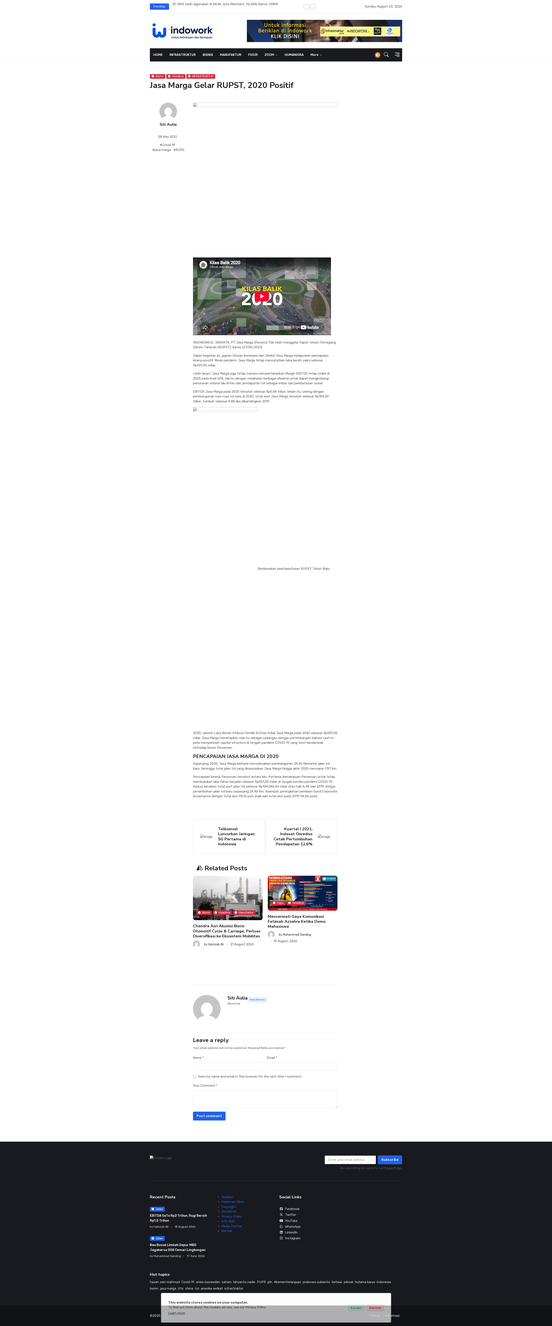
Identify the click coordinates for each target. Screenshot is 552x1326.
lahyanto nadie (244, 1282)
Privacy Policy (393, 1168)
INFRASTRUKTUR (182, 55)
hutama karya (365, 1282)
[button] (386, 55)
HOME (158, 55)
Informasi (392, 1316)
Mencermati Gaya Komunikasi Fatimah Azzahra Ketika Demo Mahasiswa (297, 921)
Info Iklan (228, 1221)
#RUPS (178, 150)
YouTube (291, 1221)
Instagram (292, 1238)
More (314, 55)
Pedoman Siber (232, 1202)
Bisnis (159, 76)
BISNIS (208, 55)
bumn (154, 1288)
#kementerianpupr (287, 1282)
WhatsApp (293, 1227)
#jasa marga (161, 150)
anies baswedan (208, 1282)
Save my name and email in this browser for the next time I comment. (250, 1076)
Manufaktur (246, 912)
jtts (180, 1288)
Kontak (226, 1231)
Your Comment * (205, 1085)
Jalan (159, 1209)
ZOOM (270, 55)
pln (270, 1282)
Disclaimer (229, 1211)
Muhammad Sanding (297, 935)
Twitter (290, 1215)
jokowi (348, 1282)
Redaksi (227, 1197)
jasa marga (168, 1288)
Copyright (228, 1207)
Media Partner (231, 1226)
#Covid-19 (167, 145)
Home (375, 1316)
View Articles (257, 999)
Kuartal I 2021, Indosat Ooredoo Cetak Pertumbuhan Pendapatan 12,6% (293, 836)
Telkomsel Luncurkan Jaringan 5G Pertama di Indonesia (236, 836)
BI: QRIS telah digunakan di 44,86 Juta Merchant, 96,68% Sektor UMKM (225, 4)
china (189, 1288)
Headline (178, 76)
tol (197, 1288)
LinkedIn (291, 1232)
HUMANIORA (294, 55)
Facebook (292, 1209)
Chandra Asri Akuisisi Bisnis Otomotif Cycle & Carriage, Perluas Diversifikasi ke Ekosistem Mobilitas (226, 931)
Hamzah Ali (216, 944)
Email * (272, 1058)
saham (227, 1282)
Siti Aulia (168, 124)
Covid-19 (187, 1282)
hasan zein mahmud (165, 1282)
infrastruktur (233, 1288)
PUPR (261, 1282)
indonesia (384, 1282)
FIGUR (253, 55)
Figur (280, 902)
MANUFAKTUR (230, 55)
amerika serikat (212, 1288)
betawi (337, 1282)
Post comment (209, 1116)
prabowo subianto (316, 1282)
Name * (198, 1058)
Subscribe (390, 1160)
